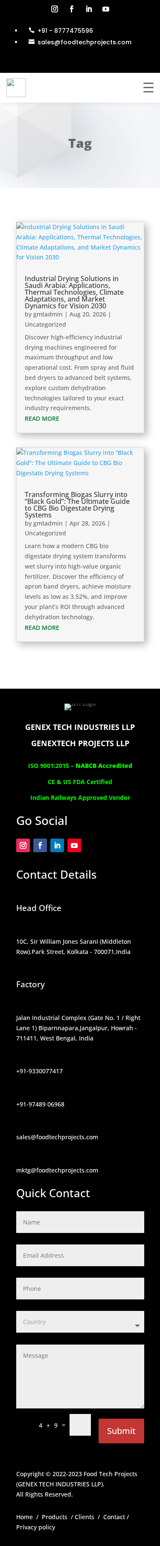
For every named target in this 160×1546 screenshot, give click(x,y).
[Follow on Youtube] (106, 9)
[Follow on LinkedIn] (89, 9)
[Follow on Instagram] (54, 9)
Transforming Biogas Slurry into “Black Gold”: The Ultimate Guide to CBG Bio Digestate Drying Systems (77, 505)
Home (24, 1517)
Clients (84, 1517)
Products (54, 1517)
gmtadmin (48, 314)
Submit (121, 1431)
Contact (114, 1517)
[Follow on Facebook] (72, 9)
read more (42, 418)
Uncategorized (45, 324)
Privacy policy (35, 1527)
